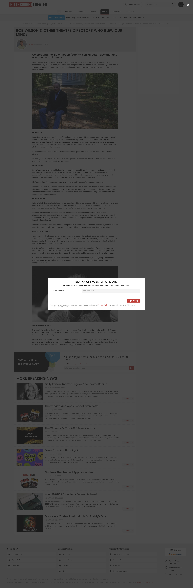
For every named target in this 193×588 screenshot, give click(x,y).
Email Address (58, 290)
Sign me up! (133, 300)
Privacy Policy (103, 305)
